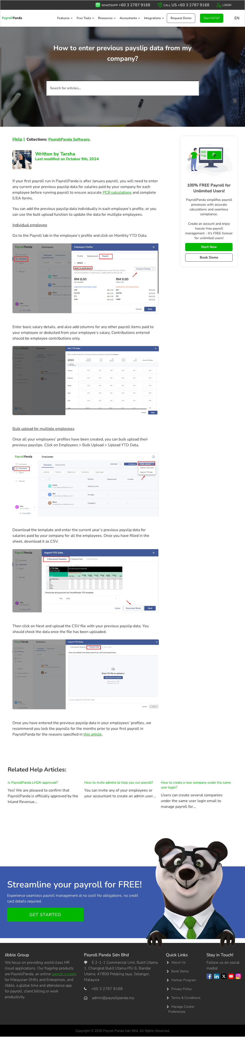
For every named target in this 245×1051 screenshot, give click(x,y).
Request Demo (181, 18)
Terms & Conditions (185, 998)
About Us (178, 962)
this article (93, 734)
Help (17, 139)
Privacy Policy (181, 989)
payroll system (64, 974)
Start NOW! (212, 18)
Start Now (209, 247)
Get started (45, 915)
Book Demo (209, 257)
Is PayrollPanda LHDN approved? (33, 782)
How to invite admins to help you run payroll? (118, 782)
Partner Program (183, 980)
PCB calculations (117, 192)
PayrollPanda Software (68, 139)
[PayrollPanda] (12, 18)
